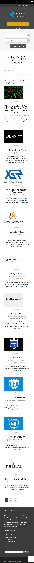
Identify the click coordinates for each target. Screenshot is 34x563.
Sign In (19, 5)
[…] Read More (20, 123)
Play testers (16, 273)
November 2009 (11, 539)
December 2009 (11, 537)
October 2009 (10, 541)
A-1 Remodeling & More (17, 150)
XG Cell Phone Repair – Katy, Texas (16, 190)
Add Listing (26, 5)
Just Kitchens (16, 313)
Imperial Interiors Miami (16, 479)
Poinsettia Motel (16, 232)
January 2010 (10, 535)
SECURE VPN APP (16, 397)
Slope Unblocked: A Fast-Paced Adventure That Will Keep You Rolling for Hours (16, 109)
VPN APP (16, 357)
